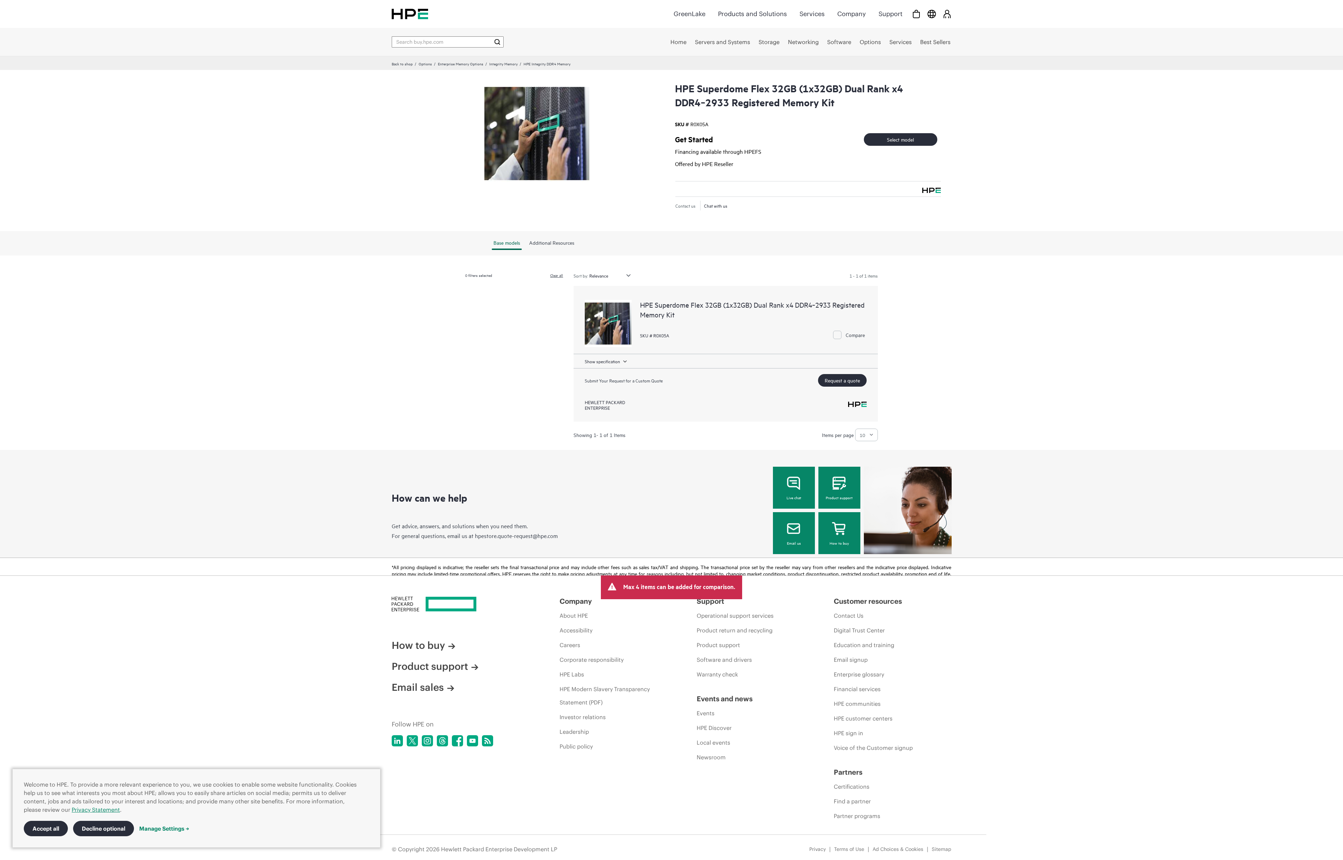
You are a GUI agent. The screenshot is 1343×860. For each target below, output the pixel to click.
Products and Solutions (752, 14)
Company (851, 14)
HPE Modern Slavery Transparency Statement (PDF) (605, 696)
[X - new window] (412, 740)
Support (890, 14)
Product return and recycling (735, 630)
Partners (848, 772)
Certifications (851, 786)
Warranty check (717, 674)
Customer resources (868, 601)
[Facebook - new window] (457, 740)
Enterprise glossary (859, 674)
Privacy (817, 849)
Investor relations (583, 717)
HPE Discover (714, 727)
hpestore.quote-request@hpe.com (516, 535)
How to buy (839, 543)
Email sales (418, 687)
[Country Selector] (932, 14)
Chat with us (715, 205)
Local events (713, 742)
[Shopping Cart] (916, 14)
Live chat (794, 497)
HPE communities (857, 703)
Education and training (864, 645)
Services (812, 14)
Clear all (556, 275)
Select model (900, 139)
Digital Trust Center (859, 630)
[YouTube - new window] (472, 740)
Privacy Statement (96, 809)
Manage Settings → (164, 828)
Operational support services (735, 615)
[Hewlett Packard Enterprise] (410, 14)
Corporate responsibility (592, 659)
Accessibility (576, 630)
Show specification (602, 361)
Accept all (46, 828)
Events (706, 713)
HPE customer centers (863, 718)
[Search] (497, 42)
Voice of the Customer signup (873, 747)
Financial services (857, 689)
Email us (794, 543)
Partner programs (857, 815)
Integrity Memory (503, 63)
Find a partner (852, 801)
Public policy (576, 746)
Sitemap (941, 849)
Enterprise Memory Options (460, 63)
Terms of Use (849, 849)
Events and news (725, 698)
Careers (570, 645)
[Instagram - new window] (427, 740)
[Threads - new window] (442, 740)
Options (425, 63)
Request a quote (842, 380)
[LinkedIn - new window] (397, 740)
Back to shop (402, 63)
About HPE (574, 615)
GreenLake (689, 14)
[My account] (947, 14)
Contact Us (849, 615)
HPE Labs (572, 674)
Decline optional (103, 828)
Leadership (574, 731)
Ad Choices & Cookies (898, 849)
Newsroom (711, 757)
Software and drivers (724, 659)
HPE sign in (848, 733)
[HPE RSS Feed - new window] (487, 740)
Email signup (851, 659)
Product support (839, 497)
